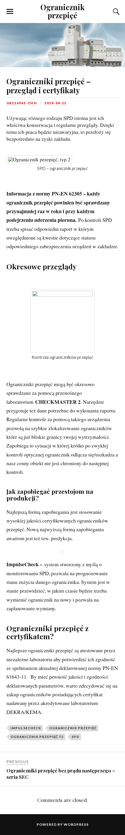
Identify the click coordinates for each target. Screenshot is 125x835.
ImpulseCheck (25, 728)
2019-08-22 (55, 103)
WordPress (76, 824)
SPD (75, 737)
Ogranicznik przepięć (62, 11)
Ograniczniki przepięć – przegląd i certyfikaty (48, 85)
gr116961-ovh (21, 103)
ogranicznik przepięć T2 (36, 737)
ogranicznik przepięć (73, 728)
